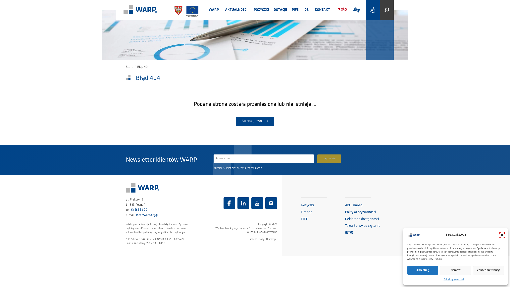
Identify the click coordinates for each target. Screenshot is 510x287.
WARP (214, 10)
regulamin (256, 168)
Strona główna (253, 121)
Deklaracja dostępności (362, 219)
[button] (502, 235)
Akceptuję (422, 270)
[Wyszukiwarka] (387, 10)
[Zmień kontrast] (373, 10)
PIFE (295, 10)
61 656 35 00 (139, 209)
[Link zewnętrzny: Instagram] (271, 203)
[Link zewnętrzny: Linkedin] (243, 203)
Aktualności (236, 10)
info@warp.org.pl (147, 215)
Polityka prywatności (454, 279)
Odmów (456, 270)
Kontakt (322, 10)
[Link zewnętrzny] (356, 10)
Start (129, 67)
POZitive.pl (270, 239)
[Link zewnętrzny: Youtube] (257, 203)
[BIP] (342, 9)
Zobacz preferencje (488, 270)
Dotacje (280, 10)
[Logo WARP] (140, 10)
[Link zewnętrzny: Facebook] (229, 203)
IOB (306, 10)
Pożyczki (261, 10)
